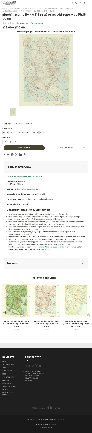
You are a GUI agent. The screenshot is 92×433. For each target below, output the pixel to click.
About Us (5, 368)
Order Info (6, 383)
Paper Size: (8, 128)
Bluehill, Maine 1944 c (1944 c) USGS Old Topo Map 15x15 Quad (46, 324)
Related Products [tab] (44, 278)
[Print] (12, 154)
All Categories (8, 365)
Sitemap (5, 390)
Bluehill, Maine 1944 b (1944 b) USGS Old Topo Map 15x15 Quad (16, 324)
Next (89, 296)
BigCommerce (50, 425)
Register (14, 386)
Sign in (5, 386)
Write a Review (37, 23)
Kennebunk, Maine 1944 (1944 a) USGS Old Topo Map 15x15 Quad (76, 324)
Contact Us (7, 371)
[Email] (8, 154)
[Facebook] (4, 154)
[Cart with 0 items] (84, 3)
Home (4, 361)
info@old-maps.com (32, 379)
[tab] (46, 167)
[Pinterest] (24, 154)
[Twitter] (16, 154)
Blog (4, 374)
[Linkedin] (20, 154)
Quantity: (6, 137)
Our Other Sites (8, 377)
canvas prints (46, 249)
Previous (2, 296)
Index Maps (6, 380)
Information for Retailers (8, 394)
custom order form (61, 247)
